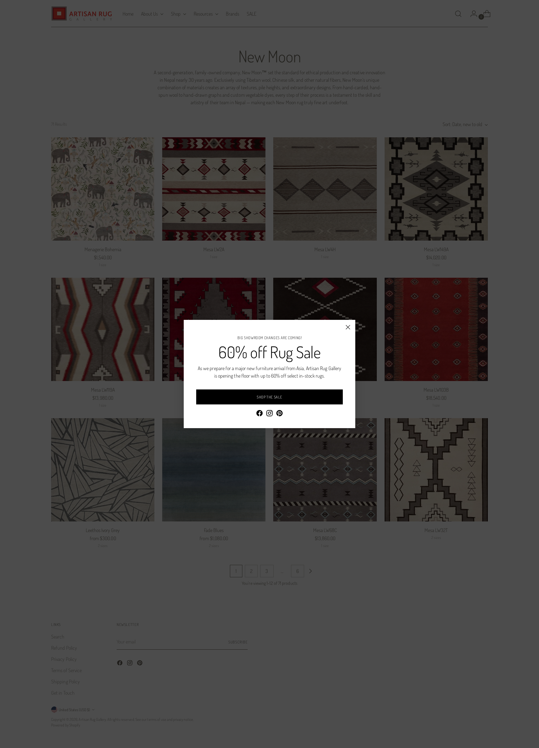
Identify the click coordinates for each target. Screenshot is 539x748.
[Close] (348, 327)
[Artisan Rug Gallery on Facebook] (259, 414)
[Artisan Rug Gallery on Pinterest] (279, 414)
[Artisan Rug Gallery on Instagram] (269, 414)
